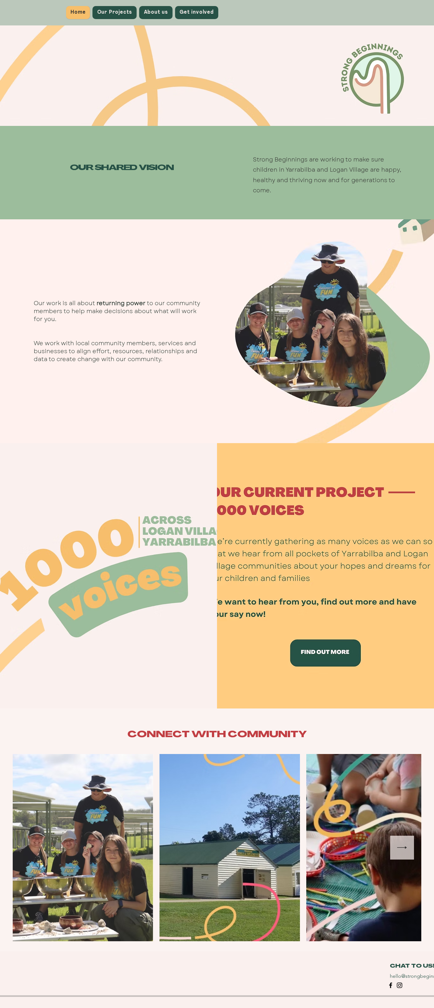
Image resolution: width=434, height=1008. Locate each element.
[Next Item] (402, 848)
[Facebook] (390, 985)
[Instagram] (399, 985)
